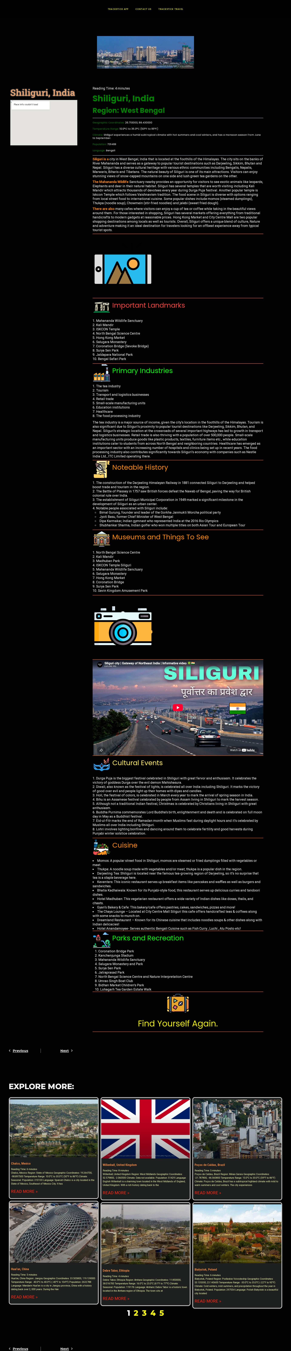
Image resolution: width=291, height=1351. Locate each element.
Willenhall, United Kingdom (120, 1165)
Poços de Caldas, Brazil (210, 1165)
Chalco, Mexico (21, 1163)
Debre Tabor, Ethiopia (116, 1270)
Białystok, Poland (206, 1269)
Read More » (24, 1191)
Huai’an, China (20, 1269)
